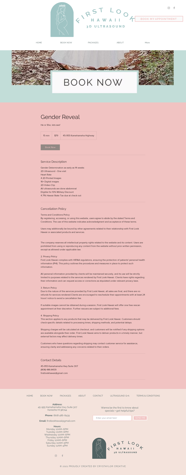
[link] (50, 147)
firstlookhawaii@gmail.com (61, 421)
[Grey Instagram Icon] (168, 7)
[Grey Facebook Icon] (174, 7)
